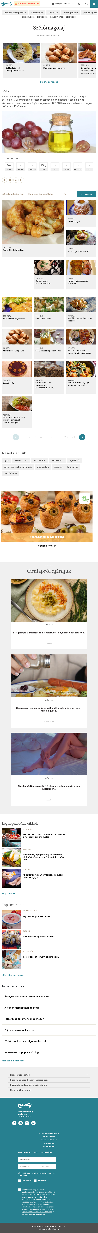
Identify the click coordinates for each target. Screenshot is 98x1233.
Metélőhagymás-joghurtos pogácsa (80, 319)
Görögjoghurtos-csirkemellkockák (43, 282)
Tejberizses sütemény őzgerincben (41, 957)
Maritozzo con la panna (54, 68)
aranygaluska (70, 12)
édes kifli (26, 931)
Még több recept (49, 81)
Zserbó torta (8, 383)
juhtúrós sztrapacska (15, 12)
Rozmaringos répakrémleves (48, 351)
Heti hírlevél (42, 1181)
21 (73, 437)
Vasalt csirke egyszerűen (14, 318)
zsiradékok (42, 16)
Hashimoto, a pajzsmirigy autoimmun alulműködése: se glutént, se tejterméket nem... (44, 857)
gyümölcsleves (30, 911)
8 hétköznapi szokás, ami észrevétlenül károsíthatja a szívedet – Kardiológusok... (49, 709)
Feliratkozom (47, 1166)
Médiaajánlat (49, 1146)
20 (66, 437)
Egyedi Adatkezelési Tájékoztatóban (37, 1212)
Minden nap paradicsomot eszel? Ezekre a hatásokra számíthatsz (44, 835)
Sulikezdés (27, 829)
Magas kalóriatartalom (48, 35)
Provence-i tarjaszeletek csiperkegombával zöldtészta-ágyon (14, 420)
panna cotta (57, 460)
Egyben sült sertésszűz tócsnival (78, 282)
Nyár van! (49, 624)
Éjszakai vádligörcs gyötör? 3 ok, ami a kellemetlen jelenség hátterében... (49, 787)
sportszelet (37, 12)
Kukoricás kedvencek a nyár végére (28, 1085)
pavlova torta (21, 460)
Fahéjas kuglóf (74, 221)
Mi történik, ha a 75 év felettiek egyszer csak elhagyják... (43, 876)
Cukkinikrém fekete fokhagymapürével (15, 69)
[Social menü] (73, 4)
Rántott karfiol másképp (14, 250)
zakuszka (53, 12)
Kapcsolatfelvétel (49, 1140)
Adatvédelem (49, 1136)
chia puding (43, 467)
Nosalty (49, 643)
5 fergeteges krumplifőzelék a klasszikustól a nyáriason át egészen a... (49, 632)
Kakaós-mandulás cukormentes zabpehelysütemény (44, 385)
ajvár (6, 460)
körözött (58, 467)
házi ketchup (39, 460)
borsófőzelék (10, 473)
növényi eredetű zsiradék (63, 16)
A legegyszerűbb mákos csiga (21, 1007)
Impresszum (49, 1143)
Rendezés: (33, 194)
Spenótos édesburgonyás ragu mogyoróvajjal (79, 383)
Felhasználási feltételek (49, 1133)
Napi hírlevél (26, 1181)
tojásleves (72, 467)
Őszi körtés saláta (43, 318)
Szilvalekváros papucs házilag (38, 936)
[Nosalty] (6, 4)
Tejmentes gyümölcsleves (36, 916)
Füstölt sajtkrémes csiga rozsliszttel (25, 1041)
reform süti (28, 951)
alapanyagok (28, 16)
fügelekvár (74, 460)
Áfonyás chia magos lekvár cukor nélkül (27, 996)
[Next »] (82, 438)
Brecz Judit (49, 722)
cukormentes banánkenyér (18, 467)
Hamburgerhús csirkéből (78, 251)
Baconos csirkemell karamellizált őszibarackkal (79, 351)
